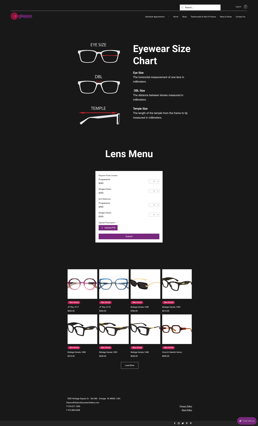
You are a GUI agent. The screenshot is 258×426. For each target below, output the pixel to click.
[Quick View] (82, 284)
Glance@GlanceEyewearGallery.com (82, 402)
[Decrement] (150, 181)
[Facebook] (174, 423)
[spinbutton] (154, 181)
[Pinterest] (186, 423)
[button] (245, 7)
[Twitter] (182, 423)
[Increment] (157, 181)
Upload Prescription (108, 223)
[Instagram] (178, 423)
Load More (129, 365)
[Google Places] (190, 423)
